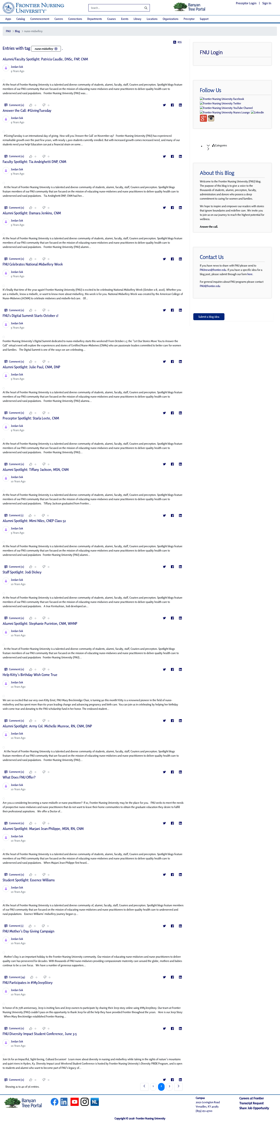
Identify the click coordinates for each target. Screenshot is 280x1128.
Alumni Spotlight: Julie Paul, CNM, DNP (31, 367)
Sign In (266, 3)
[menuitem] (8, 19)
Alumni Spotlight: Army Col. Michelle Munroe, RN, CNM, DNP (47, 726)
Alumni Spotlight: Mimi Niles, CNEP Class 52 (34, 520)
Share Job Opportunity (254, 1108)
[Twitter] (164, 105)
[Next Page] (178, 1087)
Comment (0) (16, 105)
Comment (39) (17, 977)
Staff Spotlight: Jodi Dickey (22, 572)
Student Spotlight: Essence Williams (29, 880)
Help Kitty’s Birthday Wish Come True (30, 674)
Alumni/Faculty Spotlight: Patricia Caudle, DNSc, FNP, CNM (45, 59)
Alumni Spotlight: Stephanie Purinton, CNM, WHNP (40, 623)
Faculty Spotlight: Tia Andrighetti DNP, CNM (34, 161)
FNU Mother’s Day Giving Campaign (28, 931)
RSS (180, 42)
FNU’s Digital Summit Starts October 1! (30, 315)
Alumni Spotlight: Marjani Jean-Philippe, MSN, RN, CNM (43, 828)
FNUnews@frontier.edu (213, 270)
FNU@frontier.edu (210, 286)
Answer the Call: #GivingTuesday (27, 110)
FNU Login (211, 52)
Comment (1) (16, 515)
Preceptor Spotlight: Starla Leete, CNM (31, 418)
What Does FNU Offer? (19, 777)
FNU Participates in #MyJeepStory (28, 982)
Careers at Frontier (251, 1098)
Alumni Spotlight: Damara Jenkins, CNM (32, 213)
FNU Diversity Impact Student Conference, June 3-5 (40, 1033)
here (250, 274)
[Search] (143, 7)
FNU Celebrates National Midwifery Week (33, 264)
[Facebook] (172, 105)
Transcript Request (251, 1103)
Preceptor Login (246, 3)
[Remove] (56, 48)
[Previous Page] (144, 1087)
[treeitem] (237, 147)
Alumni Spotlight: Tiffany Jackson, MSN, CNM (36, 469)
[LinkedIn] (180, 105)
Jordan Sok (17, 67)
